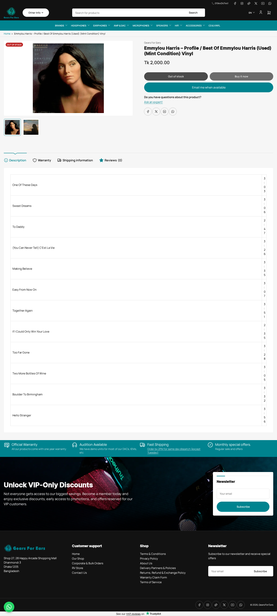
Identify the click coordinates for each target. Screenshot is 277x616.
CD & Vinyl (214, 25)
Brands (59, 25)
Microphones (141, 25)
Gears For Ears (152, 42)
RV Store (77, 568)
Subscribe (243, 506)
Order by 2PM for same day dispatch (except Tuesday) (173, 450)
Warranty (44, 160)
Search (193, 12)
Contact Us (79, 573)
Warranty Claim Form (153, 577)
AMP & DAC (120, 25)
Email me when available (209, 87)
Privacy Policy (149, 559)
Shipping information (78, 160)
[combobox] (138, 12)
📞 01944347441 (220, 3)
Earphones (100, 25)
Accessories (194, 25)
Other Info (34, 12)
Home (7, 33)
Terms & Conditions (153, 554)
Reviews (113, 160)
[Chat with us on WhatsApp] (9, 607)
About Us (146, 563)
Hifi (177, 25)
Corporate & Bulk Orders (87, 563)
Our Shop (78, 559)
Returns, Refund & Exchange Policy (163, 573)
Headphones (78, 25)
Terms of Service (151, 582)
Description (17, 160)
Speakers (162, 25)
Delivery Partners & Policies (158, 568)
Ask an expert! (153, 102)
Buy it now (241, 76)
